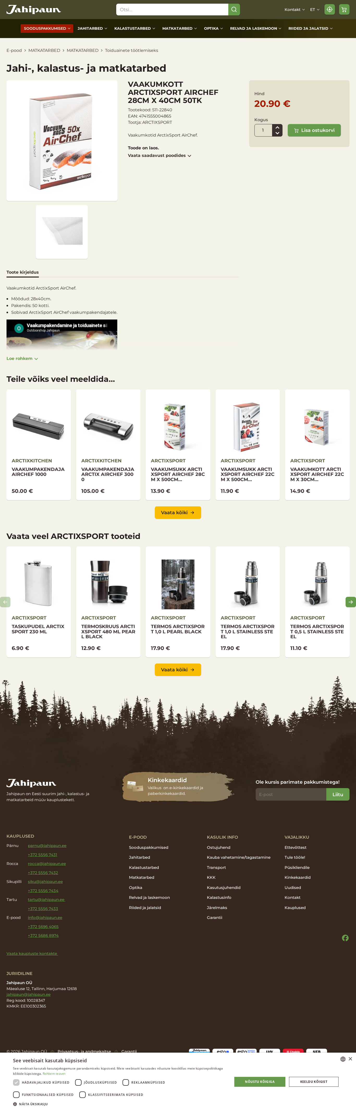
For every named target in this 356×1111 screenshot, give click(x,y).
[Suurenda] (277, 127)
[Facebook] (345, 938)
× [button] (350, 1059)
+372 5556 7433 (43, 908)
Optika (211, 28)
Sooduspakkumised (45, 28)
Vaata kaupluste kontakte (32, 953)
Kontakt (292, 9)
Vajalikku (297, 837)
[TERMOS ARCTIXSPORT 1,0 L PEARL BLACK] (178, 602)
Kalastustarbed (132, 28)
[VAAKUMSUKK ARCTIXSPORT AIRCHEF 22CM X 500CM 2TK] (248, 444)
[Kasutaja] (329, 9)
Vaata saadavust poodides (157, 155)
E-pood (14, 50)
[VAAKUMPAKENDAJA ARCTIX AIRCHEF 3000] (108, 444)
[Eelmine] (5, 602)
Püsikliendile (297, 867)
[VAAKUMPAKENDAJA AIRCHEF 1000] (39, 444)
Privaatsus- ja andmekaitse (84, 1051)
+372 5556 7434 (43, 890)
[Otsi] (234, 9)
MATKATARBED (44, 50)
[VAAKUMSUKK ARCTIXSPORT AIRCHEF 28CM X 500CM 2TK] (178, 444)
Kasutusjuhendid (224, 887)
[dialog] (178, 1082)
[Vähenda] (277, 133)
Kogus (261, 119)
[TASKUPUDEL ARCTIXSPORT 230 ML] (39, 602)
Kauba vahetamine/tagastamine (239, 857)
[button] (119, 1104)
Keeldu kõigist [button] (314, 1081)
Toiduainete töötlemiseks (131, 50)
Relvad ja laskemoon (253, 28)
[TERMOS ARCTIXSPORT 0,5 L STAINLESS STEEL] (317, 602)
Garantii (214, 917)
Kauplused (295, 907)
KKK (211, 877)
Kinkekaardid (298, 877)
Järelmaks (217, 907)
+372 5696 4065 (43, 926)
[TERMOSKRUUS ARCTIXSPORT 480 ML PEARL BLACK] (108, 602)
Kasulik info (222, 837)
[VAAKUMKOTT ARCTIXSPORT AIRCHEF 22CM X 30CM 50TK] (317, 444)
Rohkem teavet (54, 1073)
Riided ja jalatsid (308, 28)
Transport (216, 867)
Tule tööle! (295, 857)
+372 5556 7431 (42, 854)
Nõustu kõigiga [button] (259, 1081)
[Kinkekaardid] (178, 787)
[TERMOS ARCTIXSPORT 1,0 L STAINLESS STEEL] (248, 602)
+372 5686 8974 (43, 935)
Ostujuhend (218, 847)
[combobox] (343, 1059)
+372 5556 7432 (43, 872)
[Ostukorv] (344, 9)
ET (312, 9)
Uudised (293, 887)
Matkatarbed (177, 28)
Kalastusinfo (219, 897)
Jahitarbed (90, 28)
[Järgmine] (351, 602)
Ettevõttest (295, 847)
